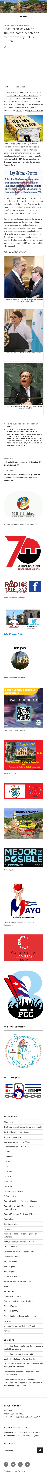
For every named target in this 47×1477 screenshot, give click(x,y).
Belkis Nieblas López (16, 87)
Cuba (28, 108)
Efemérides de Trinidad (14, 1191)
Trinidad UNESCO (11, 1311)
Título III (19, 110)
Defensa (7, 1167)
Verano (7, 1331)
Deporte (7, 1176)
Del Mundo (8, 1171)
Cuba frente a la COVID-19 (15, 1147)
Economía (8, 1181)
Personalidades (10, 1262)
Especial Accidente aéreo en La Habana (20, 1201)
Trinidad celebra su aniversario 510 (18, 1354)
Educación (8, 1186)
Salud (6, 1286)
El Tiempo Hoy (10, 1196)
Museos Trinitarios (12, 1247)
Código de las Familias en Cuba (17, 1142)
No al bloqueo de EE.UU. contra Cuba (19, 1252)
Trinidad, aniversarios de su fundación (20, 1316)
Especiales (8, 1219)
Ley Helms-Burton (35, 110)
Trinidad (7, 98)
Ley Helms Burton (33, 441)
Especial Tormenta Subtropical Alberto (20, 1214)
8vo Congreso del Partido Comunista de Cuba (23, 1127)
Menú (25, 16)
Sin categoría (9, 1291)
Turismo (7, 1321)
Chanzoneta (35, 434)
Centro (13, 165)
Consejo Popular (33, 159)
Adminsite (24, 25)
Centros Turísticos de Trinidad (16, 1132)
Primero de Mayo (11, 1276)
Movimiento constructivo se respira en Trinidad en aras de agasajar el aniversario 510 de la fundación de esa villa (23, 1383)
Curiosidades (9, 1157)
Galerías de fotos (11, 1224)
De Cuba (7, 1162)
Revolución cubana (28, 213)
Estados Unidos (13, 108)
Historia (7, 1229)
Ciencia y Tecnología (12, 1137)
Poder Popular (10, 1272)
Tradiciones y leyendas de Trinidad (18, 1301)
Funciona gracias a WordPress (15, 1471)
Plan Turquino (9, 1267)
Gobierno (36, 105)
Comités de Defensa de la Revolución (22, 95)
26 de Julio (8, 1122)
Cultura (7, 1152)
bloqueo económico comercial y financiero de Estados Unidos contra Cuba (23, 432)
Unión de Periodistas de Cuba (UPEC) (19, 1326)
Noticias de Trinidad (12, 1257)
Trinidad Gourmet (11, 1306)
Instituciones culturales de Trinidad (19, 1242)
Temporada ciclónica (12, 1296)
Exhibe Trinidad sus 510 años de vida (19, 1359)
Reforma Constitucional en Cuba (17, 1281)
